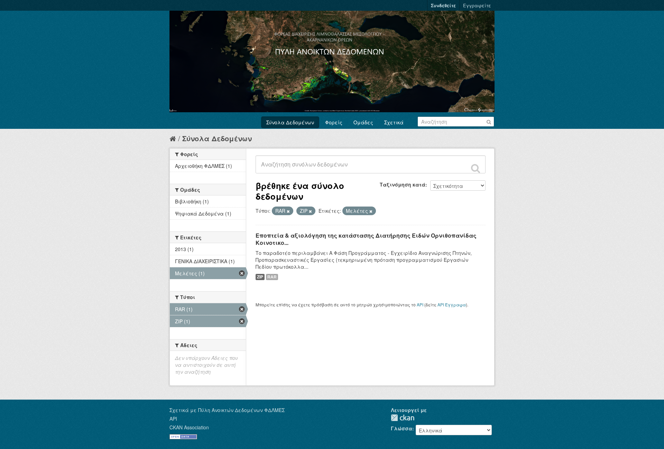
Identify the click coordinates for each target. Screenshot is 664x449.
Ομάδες (363, 122)
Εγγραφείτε (477, 5)
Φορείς (333, 122)
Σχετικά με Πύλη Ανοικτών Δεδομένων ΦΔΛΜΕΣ (227, 410)
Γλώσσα (401, 428)
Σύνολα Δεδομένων (290, 122)
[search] (475, 168)
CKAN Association (189, 427)
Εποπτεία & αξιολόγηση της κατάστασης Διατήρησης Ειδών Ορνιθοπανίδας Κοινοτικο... (366, 239)
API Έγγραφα (451, 304)
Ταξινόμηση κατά (402, 184)
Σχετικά (394, 122)
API (420, 304)
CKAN (402, 417)
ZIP (260, 277)
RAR (272, 277)
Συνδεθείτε (443, 5)
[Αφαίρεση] (288, 211)
